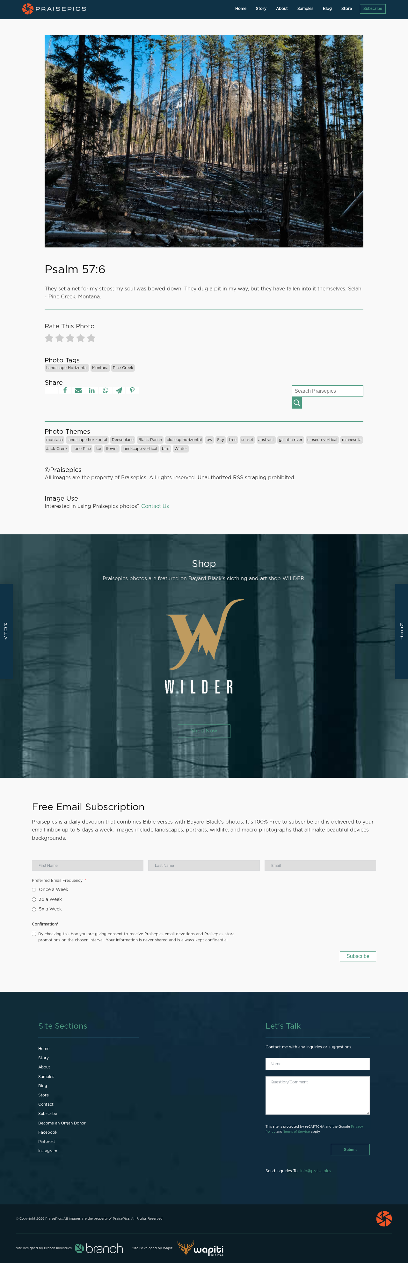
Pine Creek (123, 368)
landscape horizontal (67, 368)
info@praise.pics (315, 1171)
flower (112, 449)
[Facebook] (65, 390)
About (282, 9)
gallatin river (290, 440)
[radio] (49, 339)
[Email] (78, 390)
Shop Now (204, 730)
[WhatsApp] (105, 390)
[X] (51, 390)
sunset (247, 440)
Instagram (47, 1151)
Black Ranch (150, 440)
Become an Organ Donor (62, 1123)
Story (261, 9)
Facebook (47, 1132)
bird (166, 449)
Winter (180, 449)
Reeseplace (123, 440)
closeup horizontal (184, 440)
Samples (305, 9)
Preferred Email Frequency (57, 880)
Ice (98, 449)
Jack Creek (57, 449)
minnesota (351, 440)
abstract (266, 440)
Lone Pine (81, 449)
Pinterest (46, 1142)
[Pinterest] (132, 390)
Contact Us (155, 506)
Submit (350, 1149)
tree (233, 440)
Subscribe (372, 9)
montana (100, 368)
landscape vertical (140, 449)
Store (346, 9)
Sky (220, 440)
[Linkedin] (91, 390)
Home (240, 9)
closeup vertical (322, 440)
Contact (46, 1104)
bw (209, 440)
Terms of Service (296, 1131)
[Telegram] (119, 390)
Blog (327, 9)
